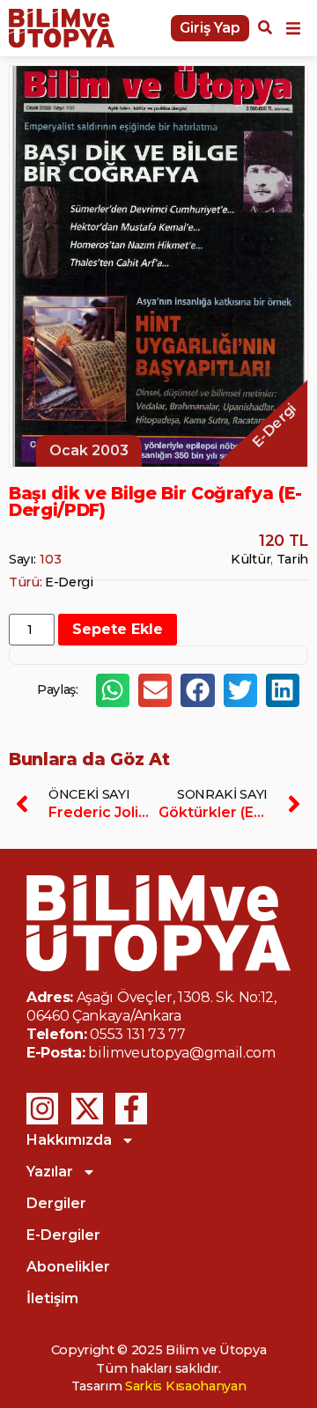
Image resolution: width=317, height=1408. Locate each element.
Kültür (250, 559)
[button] (292, 27)
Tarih (292, 559)
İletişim (52, 1298)
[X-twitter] (87, 1108)
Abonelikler (68, 1266)
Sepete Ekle (117, 629)
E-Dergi (69, 582)
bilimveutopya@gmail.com (182, 1052)
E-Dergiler (63, 1235)
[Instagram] (42, 1108)
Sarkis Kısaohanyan (185, 1386)
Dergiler (56, 1203)
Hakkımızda (69, 1140)
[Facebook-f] (131, 1108)
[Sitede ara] (265, 30)
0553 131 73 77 (138, 1034)
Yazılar (49, 1171)
